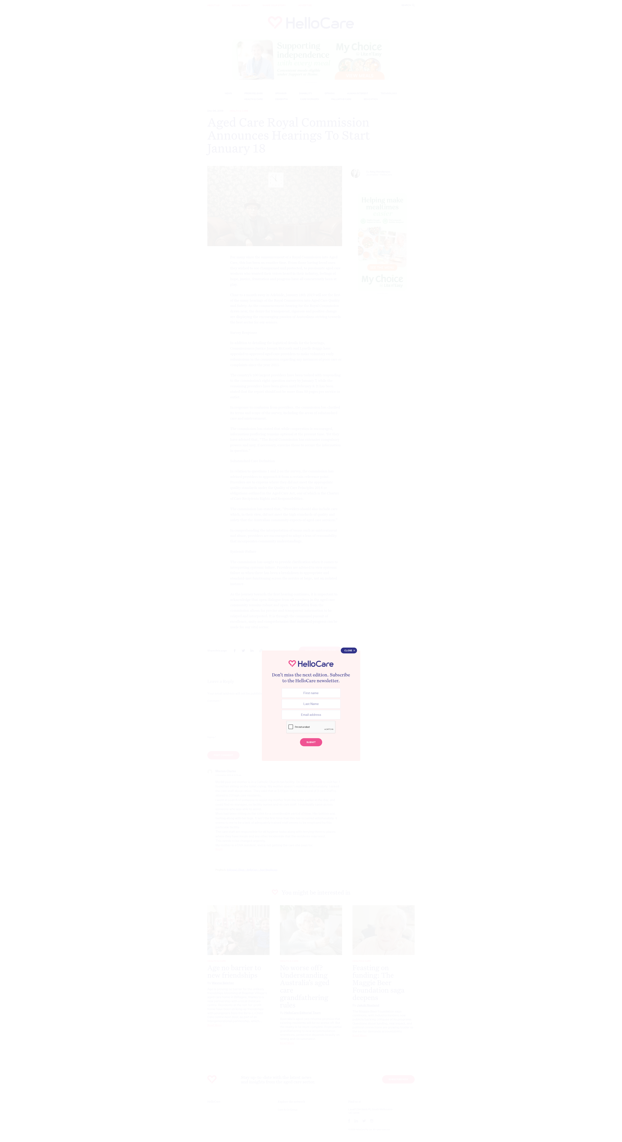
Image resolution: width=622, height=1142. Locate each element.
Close (348, 650)
